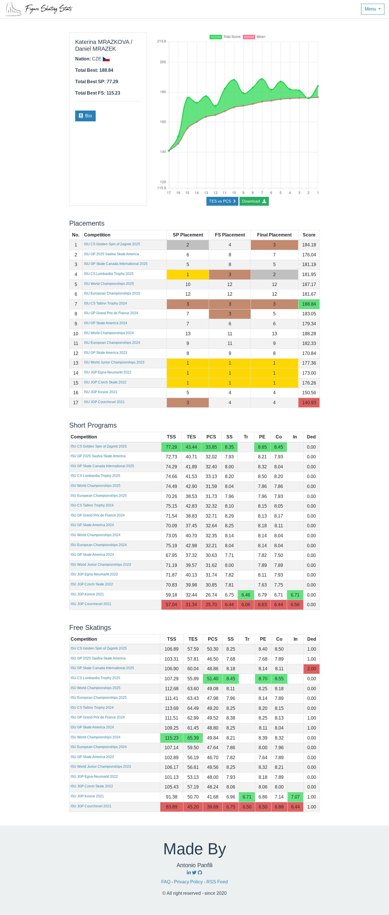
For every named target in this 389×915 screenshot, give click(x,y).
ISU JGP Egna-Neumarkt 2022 (107, 372)
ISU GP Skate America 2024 (105, 323)
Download (251, 201)
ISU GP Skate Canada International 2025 (116, 264)
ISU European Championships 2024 (112, 343)
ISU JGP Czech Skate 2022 (105, 382)
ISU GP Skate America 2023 (105, 353)
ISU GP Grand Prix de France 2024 (111, 313)
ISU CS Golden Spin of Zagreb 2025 (112, 244)
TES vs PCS (220, 201)
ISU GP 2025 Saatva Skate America (111, 254)
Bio (88, 115)
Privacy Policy (189, 881)
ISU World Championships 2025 (109, 284)
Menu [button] (371, 9)
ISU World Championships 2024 (109, 333)
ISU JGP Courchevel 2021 (104, 402)
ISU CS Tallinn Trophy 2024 (105, 303)
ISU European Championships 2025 (112, 293)
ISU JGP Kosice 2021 (100, 392)
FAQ (166, 881)
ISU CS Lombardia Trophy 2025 (109, 274)
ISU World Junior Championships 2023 (114, 362)
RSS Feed (217, 881)
